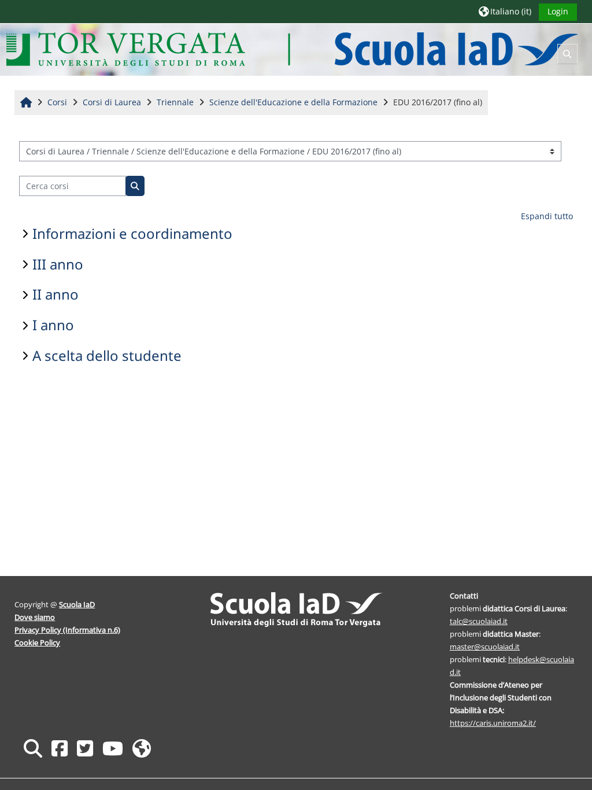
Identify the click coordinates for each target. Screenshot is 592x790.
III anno (57, 264)
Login (557, 11)
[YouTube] (113, 748)
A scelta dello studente (107, 355)
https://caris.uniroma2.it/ (493, 723)
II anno (55, 294)
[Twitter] (85, 748)
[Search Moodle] (33, 748)
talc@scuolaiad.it (479, 621)
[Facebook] (59, 748)
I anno (53, 324)
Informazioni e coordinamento (132, 233)
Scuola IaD (77, 604)
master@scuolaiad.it (485, 646)
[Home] (292, 48)
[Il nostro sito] (142, 748)
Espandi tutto (547, 216)
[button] (505, 11)
